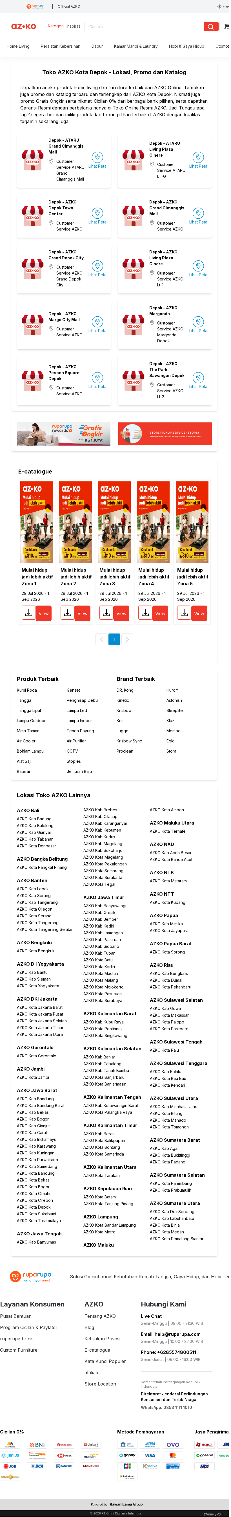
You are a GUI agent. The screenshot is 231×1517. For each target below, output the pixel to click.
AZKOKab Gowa (165, 1008)
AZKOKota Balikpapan (104, 1140)
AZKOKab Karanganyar (105, 823)
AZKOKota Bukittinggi (170, 1155)
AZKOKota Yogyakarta (38, 985)
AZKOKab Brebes (100, 809)
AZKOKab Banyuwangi (104, 905)
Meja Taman (28, 730)
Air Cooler (26, 740)
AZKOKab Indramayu (36, 1139)
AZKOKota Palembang (171, 1183)
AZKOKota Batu (98, 959)
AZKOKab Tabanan (35, 839)
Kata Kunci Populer (105, 1361)
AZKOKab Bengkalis (169, 973)
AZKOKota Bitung (166, 1113)
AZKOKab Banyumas (36, 1242)
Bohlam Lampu (30, 751)
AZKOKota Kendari (167, 1085)
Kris (120, 720)
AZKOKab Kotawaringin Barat (110, 1105)
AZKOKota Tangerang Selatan (45, 929)
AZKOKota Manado (168, 1120)
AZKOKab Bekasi (33, 1112)
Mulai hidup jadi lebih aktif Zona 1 (37, 576)
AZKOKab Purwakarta (37, 1159)
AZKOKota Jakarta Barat (40, 1007)
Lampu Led (77, 710)
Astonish (174, 700)
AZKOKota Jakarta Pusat (40, 1014)
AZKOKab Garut (32, 1132)
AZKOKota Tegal (99, 884)
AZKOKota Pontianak (103, 1028)
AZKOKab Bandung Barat (41, 1105)
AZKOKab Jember (100, 919)
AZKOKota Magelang (103, 857)
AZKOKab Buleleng (35, 825)
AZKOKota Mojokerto (103, 987)
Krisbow (124, 710)
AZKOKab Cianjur (33, 1125)
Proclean (125, 751)
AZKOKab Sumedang (37, 1166)
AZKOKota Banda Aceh (172, 859)
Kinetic (123, 700)
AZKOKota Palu (164, 1050)
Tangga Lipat (29, 710)
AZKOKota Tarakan (101, 1175)
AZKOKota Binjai (165, 1225)
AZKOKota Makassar (169, 1015)
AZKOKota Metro (99, 1231)
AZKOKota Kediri (99, 966)
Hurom (172, 690)
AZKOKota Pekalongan (105, 863)
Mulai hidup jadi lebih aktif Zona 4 (154, 576)
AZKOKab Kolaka (166, 1071)
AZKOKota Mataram (168, 880)
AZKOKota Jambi (33, 1077)
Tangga (24, 700)
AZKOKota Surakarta (102, 877)
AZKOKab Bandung (35, 1098)
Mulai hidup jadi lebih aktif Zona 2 (76, 576)
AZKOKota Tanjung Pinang (108, 1203)
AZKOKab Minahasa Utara (174, 1106)
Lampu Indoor (79, 720)
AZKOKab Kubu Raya (103, 1022)
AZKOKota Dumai (166, 980)
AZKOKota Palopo (167, 1022)
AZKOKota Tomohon (169, 1126)
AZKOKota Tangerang (38, 922)
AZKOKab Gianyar (34, 832)
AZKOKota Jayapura (169, 930)
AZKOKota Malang (100, 980)
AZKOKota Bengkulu (36, 950)
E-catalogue (97, 1350)
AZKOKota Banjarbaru (104, 1077)
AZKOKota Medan (167, 1231)
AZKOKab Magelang (102, 843)
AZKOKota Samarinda (103, 1154)
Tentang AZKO (100, 1316)
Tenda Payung (80, 730)
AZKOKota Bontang (101, 1147)
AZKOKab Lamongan (103, 932)
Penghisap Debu (82, 700)
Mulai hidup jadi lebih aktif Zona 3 (115, 576)
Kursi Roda (27, 690)
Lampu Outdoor (31, 720)
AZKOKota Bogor (33, 1186)
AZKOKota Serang (34, 915)
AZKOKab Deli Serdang (172, 1211)
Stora (171, 751)
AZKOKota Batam (99, 1196)
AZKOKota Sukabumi (36, 1213)
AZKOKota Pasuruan (102, 993)
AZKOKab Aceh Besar (171, 852)
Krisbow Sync (129, 740)
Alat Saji (24, 761)
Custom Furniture (18, 1350)
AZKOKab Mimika (166, 923)
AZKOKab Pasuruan (102, 939)
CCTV (72, 751)
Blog (89, 1327)
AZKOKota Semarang (103, 870)
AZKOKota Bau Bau (168, 1078)
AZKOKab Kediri (98, 926)
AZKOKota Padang (167, 1161)
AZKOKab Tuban (99, 953)
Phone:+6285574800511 (168, 1352)
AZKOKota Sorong (167, 952)
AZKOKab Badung (34, 818)
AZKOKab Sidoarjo (101, 946)
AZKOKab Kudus (99, 836)
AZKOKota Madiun (100, 973)
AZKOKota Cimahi (33, 1193)
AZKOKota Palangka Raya (107, 1112)
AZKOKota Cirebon (35, 1200)
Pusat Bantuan (16, 1316)
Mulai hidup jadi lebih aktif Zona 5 (192, 576)
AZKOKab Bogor (33, 1119)
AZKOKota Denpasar (36, 845)
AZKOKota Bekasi (33, 1180)
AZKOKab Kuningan (35, 1152)
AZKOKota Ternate (168, 831)
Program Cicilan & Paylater (28, 1327)
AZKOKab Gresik (99, 912)
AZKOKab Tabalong (102, 1063)
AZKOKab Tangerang (37, 902)
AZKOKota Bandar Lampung (109, 1225)
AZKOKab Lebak (33, 888)
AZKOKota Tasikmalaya (39, 1220)
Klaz (170, 720)
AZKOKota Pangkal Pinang (42, 867)
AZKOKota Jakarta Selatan (42, 1020)
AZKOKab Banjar (99, 1057)
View (44, 613)
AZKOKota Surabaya (102, 1000)
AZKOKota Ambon (167, 809)
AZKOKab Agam (165, 1148)
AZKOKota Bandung (36, 1173)
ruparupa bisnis (17, 1338)
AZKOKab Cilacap (100, 816)
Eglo (170, 740)
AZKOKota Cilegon (34, 909)
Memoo (173, 730)
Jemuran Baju (79, 771)
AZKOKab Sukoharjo (103, 850)
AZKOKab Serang (34, 895)
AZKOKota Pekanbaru (170, 987)
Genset (73, 690)
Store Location (100, 1384)
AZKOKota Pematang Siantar (176, 1238)
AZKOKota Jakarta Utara (40, 1034)
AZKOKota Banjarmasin (104, 1084)
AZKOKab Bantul (32, 972)
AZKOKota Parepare (169, 1028)
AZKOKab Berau (99, 1133)
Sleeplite (174, 710)
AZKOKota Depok (34, 1207)
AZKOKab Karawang (36, 1146)
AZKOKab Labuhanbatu (172, 1218)
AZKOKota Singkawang (105, 1035)
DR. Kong (125, 690)
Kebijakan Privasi (102, 1338)
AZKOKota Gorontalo (36, 1055)
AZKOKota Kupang (167, 902)
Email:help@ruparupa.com (171, 1334)
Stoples (74, 761)
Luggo (122, 730)
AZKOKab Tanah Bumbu (106, 1070)
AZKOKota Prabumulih (170, 1190)
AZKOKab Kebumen (102, 830)
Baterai (23, 771)
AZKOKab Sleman (34, 979)
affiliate (92, 1372)
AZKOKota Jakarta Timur (40, 1027)
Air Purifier (76, 740)
